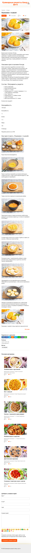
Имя (3, 495)
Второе (4, 15)
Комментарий (5, 513)
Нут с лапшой (8, 391)
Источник (27, 329)
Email (3, 501)
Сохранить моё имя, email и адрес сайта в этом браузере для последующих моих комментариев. (14, 535)
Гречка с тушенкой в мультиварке (14, 414)
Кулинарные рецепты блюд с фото (15, 3)
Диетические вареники (11, 459)
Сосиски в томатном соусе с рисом (14, 481)
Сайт (3, 507)
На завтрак (4, 347)
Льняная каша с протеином (12, 369)
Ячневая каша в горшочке (12, 436)
